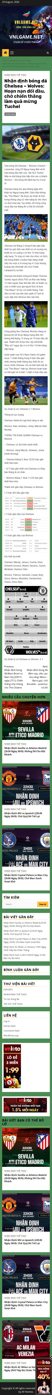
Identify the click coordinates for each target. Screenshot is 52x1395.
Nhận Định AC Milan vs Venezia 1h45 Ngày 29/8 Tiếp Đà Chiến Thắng (25, 1368)
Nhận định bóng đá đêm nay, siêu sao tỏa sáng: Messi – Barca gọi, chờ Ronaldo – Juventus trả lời (37, 677)
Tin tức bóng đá (11, 999)
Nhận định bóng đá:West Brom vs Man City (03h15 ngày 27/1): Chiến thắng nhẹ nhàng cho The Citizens (13, 677)
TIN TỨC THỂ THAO (13, 1003)
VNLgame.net (26, 37)
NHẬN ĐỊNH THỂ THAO (15, 75)
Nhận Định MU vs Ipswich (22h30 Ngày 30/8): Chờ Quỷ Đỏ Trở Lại (23, 815)
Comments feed (11, 1030)
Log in (7, 1021)
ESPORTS (8, 989)
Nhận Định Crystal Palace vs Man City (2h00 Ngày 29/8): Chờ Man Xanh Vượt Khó (26, 878)
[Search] (48, 53)
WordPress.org (11, 1035)
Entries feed (9, 1025)
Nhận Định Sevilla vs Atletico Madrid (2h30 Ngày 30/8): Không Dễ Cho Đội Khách (25, 751)
